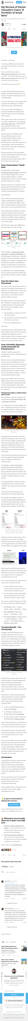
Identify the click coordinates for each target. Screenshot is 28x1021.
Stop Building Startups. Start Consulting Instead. (9, 947)
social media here (17, 845)
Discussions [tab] (13, 942)
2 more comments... (6, 934)
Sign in (24, 2)
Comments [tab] (5, 866)
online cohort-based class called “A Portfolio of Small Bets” (12, 253)
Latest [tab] (7, 942)
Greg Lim (14, 709)
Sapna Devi (8, 881)
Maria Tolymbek (9, 908)
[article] (14, 951)
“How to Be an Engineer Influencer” (14, 835)
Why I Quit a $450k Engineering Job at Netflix (9, 960)
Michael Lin (8, 23)
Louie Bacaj (20, 714)
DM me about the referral (8, 78)
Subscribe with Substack (15, 1000)
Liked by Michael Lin (10, 883)
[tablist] (8, 866)
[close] (23, 969)
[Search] (25, 942)
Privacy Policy (19, 1007)
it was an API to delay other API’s (13, 123)
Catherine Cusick (19, 719)
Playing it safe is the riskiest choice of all (8, 964)
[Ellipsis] (26, 881)
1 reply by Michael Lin (11, 903)
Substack (6, 1017)
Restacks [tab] (11, 866)
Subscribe (19, 2)
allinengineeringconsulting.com (9, 74)
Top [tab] (3, 942)
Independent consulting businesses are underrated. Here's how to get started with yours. (9, 951)
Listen (24, 24)
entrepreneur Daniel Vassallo (9, 173)
